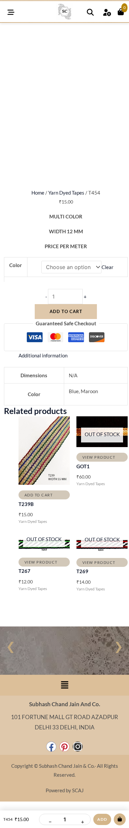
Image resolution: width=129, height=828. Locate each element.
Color (15, 265)
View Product (98, 457)
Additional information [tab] (43, 355)
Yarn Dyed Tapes (66, 193)
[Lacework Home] (64, 11)
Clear (107, 267)
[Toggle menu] (11, 11)
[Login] (107, 11)
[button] (64, 685)
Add (102, 819)
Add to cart (66, 311)
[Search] (90, 11)
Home (37, 193)
